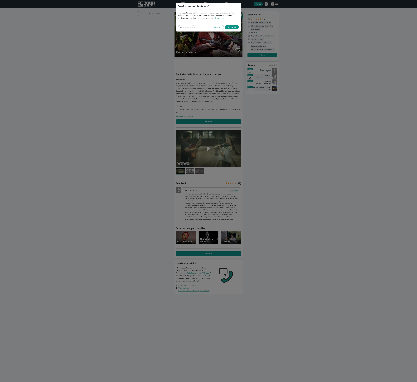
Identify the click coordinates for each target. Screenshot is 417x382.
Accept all (232, 27)
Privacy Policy (218, 18)
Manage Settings (186, 27)
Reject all (216, 27)
